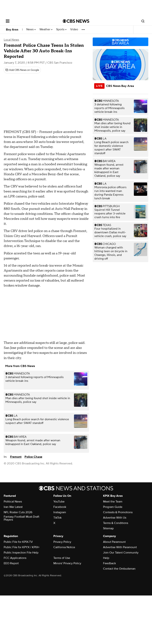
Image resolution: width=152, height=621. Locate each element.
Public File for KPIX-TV (18, 541)
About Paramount (114, 541)
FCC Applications (15, 557)
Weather (45, 29)
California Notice (64, 547)
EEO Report (11, 563)
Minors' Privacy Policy (67, 563)
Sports (60, 29)
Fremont (16, 457)
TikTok (57, 517)
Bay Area (12, 29)
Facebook (59, 506)
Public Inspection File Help (21, 552)
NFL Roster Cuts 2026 (18, 512)
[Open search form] (143, 21)
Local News (11, 39)
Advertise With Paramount (120, 547)
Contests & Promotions (118, 512)
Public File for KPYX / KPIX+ (21, 547)
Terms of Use (61, 557)
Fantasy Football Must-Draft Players (21, 518)
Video (74, 29)
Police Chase (33, 457)
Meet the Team (112, 501)
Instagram (59, 512)
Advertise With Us (114, 517)
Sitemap (108, 528)
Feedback (109, 563)
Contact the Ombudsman (119, 568)
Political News (13, 501)
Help (106, 557)
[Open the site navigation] (29, 21)
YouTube (59, 501)
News (30, 29)
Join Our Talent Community (120, 552)
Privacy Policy (62, 541)
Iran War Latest (13, 506)
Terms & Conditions (115, 523)
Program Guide (112, 506)
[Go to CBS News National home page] (76, 21)
